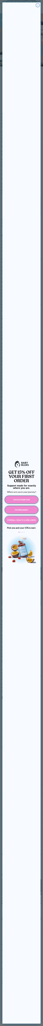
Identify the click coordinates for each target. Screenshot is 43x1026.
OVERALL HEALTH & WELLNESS (21, 520)
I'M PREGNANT (21, 510)
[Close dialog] (38, 5)
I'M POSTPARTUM (21, 500)
